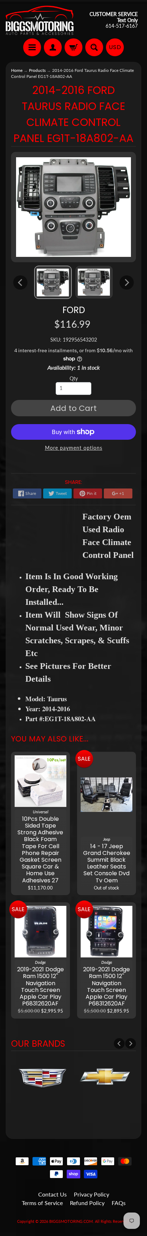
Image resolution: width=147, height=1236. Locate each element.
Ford (73, 310)
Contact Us (52, 1194)
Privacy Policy (91, 1194)
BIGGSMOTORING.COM (71, 1221)
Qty (74, 378)
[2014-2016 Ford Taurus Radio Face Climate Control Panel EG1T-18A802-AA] (53, 282)
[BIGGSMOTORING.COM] (40, 20)
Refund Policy (87, 1202)
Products (37, 70)
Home (16, 70)
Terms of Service (42, 1202)
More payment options (73, 448)
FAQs (119, 1202)
